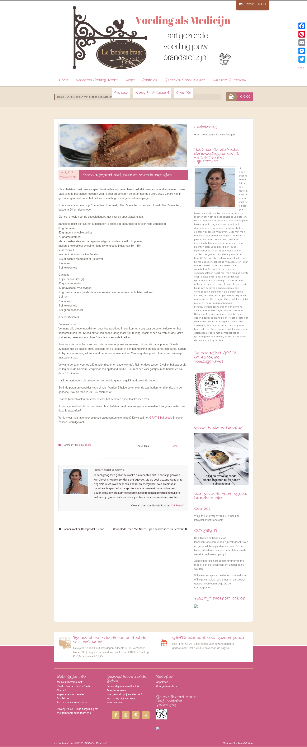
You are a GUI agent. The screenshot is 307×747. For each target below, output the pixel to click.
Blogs (130, 80)
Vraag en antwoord (152, 92)
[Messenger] (302, 51)
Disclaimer (63, 698)
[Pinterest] (302, 34)
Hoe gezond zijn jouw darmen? (124, 694)
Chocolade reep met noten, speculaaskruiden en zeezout (148, 529)
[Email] (302, 42)
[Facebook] (302, 26)
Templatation (245, 742)
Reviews (121, 92)
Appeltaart (162, 682)
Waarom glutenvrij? (229, 80)
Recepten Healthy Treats (97, 80)
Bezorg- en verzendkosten (72, 702)
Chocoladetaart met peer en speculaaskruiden (126, 175)
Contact (61, 690)
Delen (301, 67)
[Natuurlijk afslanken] (109, 35)
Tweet (174, 446)
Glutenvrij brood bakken (185, 80)
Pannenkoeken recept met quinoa (83, 529)
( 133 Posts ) (176, 505)
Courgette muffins (166, 686)
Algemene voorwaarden (71, 694)
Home (64, 80)
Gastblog (149, 80)
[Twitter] (302, 59)
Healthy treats (83, 445)
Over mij (183, 92)
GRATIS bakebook (160, 417)
